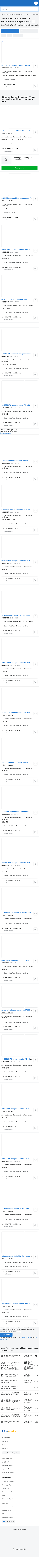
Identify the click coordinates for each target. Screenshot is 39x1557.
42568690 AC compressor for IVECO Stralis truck (20, 663)
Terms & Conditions (8, 1481)
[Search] (36, 9)
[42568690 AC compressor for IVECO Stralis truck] (20, 649)
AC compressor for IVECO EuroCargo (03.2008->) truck (10, 1415)
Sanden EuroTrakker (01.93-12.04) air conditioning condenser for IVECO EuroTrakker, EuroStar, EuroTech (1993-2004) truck (10, 1365)
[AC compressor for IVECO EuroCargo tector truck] (20, 602)
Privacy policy (6, 1485)
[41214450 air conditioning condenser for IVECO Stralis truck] (20, 798)
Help (3, 1445)
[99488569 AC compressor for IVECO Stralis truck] (20, 547)
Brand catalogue (7, 1499)
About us (5, 1441)
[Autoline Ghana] (13, 3)
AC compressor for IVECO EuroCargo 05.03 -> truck (10, 1393)
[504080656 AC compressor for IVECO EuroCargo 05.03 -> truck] (20, 236)
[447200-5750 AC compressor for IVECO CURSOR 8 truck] (20, 286)
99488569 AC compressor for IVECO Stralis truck (20, 405)
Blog (3, 1495)
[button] (36, 3)
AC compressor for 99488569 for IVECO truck (19, 131)
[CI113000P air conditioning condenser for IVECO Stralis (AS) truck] (20, 496)
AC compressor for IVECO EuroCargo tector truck (10, 1375)
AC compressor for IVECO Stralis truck (16, 912)
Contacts (5, 1448)
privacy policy (26, 1337)
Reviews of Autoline (8, 1492)
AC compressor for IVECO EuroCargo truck (18, 1256)
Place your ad (19, 168)
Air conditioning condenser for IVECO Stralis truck (11, 1356)
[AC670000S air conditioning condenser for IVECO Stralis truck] (20, 340)
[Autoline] (2, 14)
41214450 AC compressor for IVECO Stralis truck (20, 863)
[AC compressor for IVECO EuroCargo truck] (20, 1243)
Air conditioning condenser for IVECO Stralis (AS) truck (11, 1401)
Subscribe (6, 1334)
